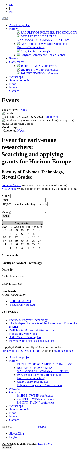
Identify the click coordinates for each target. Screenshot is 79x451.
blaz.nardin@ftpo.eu (22, 304)
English (13, 437)
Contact (14, 90)
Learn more (45, 443)
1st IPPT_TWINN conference (35, 395)
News (12, 83)
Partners (14, 28)
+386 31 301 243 (20, 301)
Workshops (16, 77)
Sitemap (26, 350)
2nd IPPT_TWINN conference (35, 399)
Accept (7, 447)
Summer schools (19, 80)
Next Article (9, 188)
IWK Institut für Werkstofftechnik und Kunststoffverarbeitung (32, 332)
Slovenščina (16, 433)
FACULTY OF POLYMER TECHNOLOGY (45, 364)
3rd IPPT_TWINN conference (35, 402)
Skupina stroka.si (63, 350)
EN (11, 11)
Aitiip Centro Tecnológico (25, 337)
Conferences (16, 61)
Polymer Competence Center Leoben (31, 340)
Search (42, 426)
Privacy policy (10, 350)
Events (13, 87)
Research (14, 58)
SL (11, 4)
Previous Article (11, 185)
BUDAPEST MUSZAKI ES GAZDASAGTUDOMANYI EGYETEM (43, 369)
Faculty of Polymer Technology (28, 320)
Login (36, 350)
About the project (19, 25)
